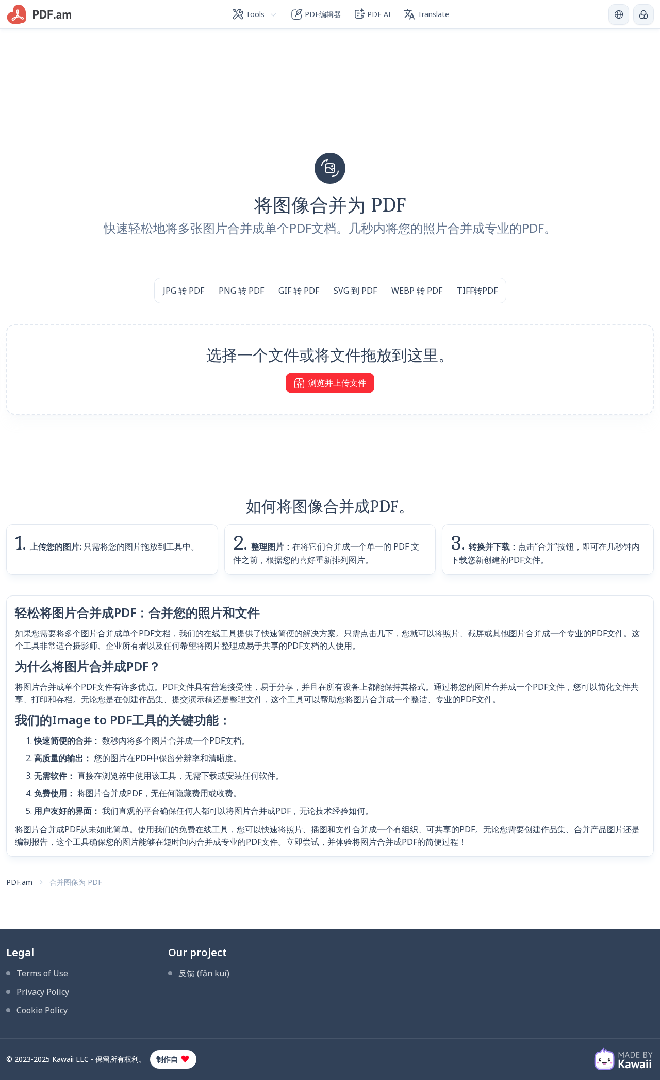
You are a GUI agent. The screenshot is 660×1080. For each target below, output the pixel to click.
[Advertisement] (330, 101)
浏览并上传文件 (337, 383)
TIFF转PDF (477, 290)
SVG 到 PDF (355, 290)
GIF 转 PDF (298, 290)
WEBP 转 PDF (416, 290)
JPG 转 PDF (183, 290)
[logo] (39, 14)
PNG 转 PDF (241, 290)
